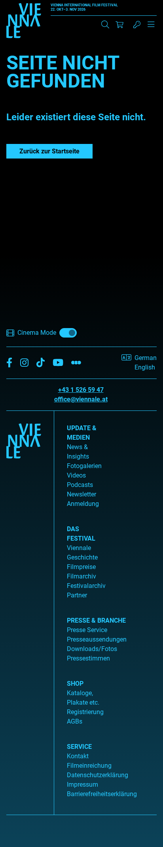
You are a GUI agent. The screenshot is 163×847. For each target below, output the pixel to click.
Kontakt (78, 756)
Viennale (79, 548)
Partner (77, 595)
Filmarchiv (81, 576)
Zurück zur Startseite (49, 151)
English (145, 367)
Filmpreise (81, 567)
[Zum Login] (137, 24)
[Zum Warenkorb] (119, 24)
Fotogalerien (84, 466)
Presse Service (87, 630)
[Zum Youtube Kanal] (58, 363)
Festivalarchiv (86, 586)
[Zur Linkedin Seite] (24, 363)
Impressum (82, 784)
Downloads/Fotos (92, 649)
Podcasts (80, 485)
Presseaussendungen (97, 639)
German (146, 358)
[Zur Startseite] (23, 22)
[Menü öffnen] (151, 27)
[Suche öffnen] (105, 24)
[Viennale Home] (23, 609)
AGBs (74, 721)
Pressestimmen (88, 658)
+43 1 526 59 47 (81, 390)
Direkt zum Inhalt (23, 4)
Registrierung (85, 712)
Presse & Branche (96, 620)
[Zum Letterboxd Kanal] (76, 363)
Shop (75, 683)
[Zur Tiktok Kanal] (40, 363)
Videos (76, 475)
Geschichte (82, 557)
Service (79, 746)
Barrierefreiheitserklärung (102, 794)
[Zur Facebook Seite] (9, 363)
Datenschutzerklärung (97, 775)
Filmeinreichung (89, 765)
